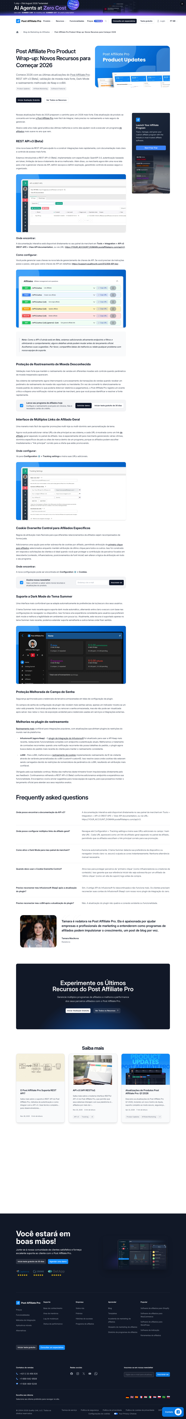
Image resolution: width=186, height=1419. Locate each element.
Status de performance (53, 1324)
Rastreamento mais (25, 728)
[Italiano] (150, 1397)
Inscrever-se (116, 582)
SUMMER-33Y (51, 13)
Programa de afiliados (85, 1324)
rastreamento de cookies (64, 755)
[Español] (136, 1397)
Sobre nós (80, 1308)
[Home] (17, 32)
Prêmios (79, 1313)
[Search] (107, 21)
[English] (131, 1397)
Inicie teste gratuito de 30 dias (31, 1261)
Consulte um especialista (124, 21)
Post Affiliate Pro (80, 74)
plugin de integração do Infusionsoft (66, 738)
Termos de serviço (69, 1410)
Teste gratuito (146, 21)
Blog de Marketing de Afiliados (36, 32)
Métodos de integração (25, 1320)
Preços (19, 1310)
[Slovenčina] (168, 1397)
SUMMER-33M (27, 13)
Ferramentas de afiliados (151, 1335)
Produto (46, 21)
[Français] (141, 1397)
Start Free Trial (151, 148)
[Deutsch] (127, 1397)
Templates (112, 1313)
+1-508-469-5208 (28, 1384)
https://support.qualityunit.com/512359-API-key (95, 264)
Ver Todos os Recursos (56, 100)
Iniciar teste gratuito (26, 1347)
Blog (110, 1308)
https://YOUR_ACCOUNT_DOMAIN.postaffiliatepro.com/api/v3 (95, 247)
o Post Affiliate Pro (44, 118)
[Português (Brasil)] (163, 1397)
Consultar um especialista (52, 1347)
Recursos (60, 21)
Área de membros (50, 1313)
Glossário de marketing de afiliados (122, 1327)
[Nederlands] (154, 1397)
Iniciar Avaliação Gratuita (29, 100)
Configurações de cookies (99, 1414)
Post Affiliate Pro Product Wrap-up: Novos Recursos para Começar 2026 (85, 32)
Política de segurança (90, 1410)
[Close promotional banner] (182, 4)
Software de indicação (150, 1330)
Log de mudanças (50, 1319)
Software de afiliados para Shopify (155, 1308)
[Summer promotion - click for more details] (93, 8)
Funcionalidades (22, 1315)
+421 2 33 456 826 (29, 1373)
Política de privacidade (112, 1410)
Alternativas (21, 1330)
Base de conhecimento (52, 1308)
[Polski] (159, 1397)
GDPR (160, 1410)
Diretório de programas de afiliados (122, 1332)
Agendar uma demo (58, 1261)
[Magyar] (145, 1397)
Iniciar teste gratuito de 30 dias (108, 405)
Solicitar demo (83, 405)
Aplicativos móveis (24, 1325)
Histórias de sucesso (84, 1319)
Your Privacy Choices (127, 1414)
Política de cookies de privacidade (140, 1410)
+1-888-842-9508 (28, 1378)
